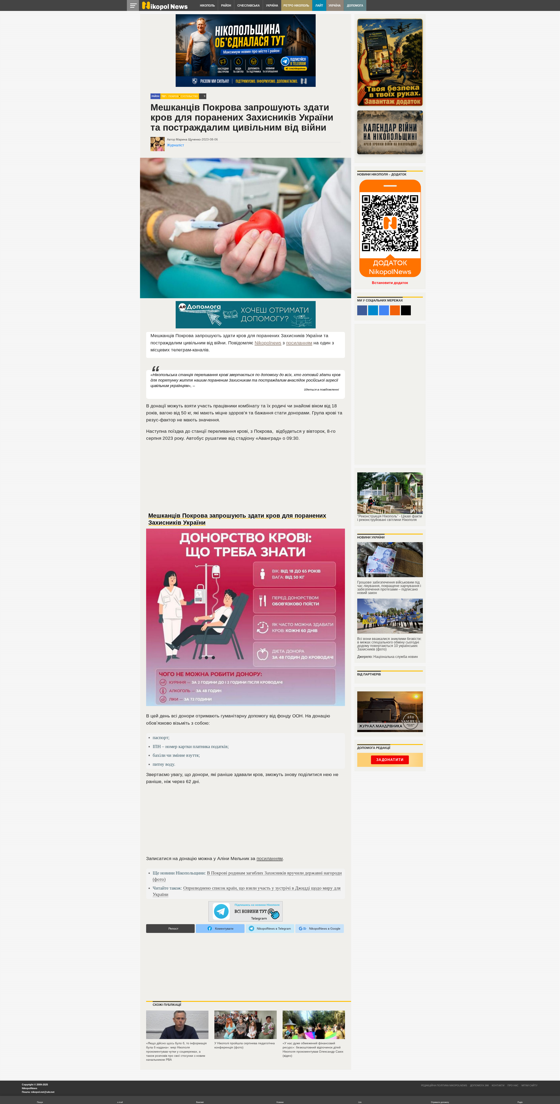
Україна (272, 5)
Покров (173, 96)
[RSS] (395, 310)
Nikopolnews (268, 342)
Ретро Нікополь (296, 5)
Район (226, 5)
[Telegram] (373, 310)
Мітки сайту (529, 1085)
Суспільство (189, 96)
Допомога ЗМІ (479, 1085)
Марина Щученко (188, 139)
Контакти (498, 1085)
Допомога (355, 5)
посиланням (299, 342)
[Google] (384, 310)
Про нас (513, 1085)
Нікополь (207, 5)
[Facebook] (362, 310)
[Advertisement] (245, 478)
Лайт (319, 5)
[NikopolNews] (245, 911)
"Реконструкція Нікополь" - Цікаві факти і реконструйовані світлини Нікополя (389, 518)
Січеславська (248, 5)
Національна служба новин (395, 657)
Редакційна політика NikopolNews (444, 1085)
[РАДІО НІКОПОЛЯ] (390, 132)
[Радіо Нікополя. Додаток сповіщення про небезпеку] (390, 62)
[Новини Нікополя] (164, 9)
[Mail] (406, 310)
